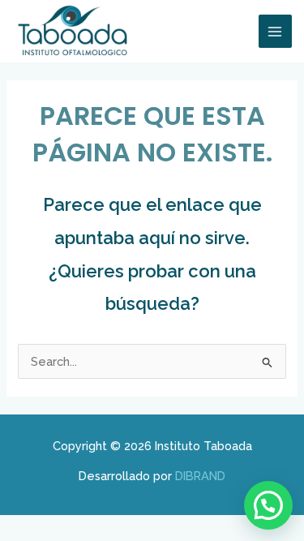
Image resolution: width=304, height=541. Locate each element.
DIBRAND (200, 476)
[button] (268, 505)
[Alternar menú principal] (276, 32)
